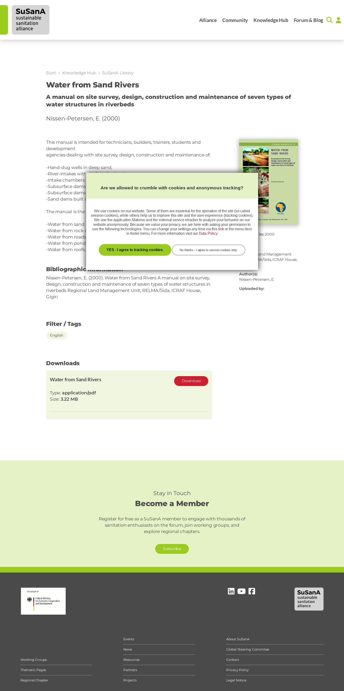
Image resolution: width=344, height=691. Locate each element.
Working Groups (33, 660)
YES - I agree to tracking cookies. (134, 250)
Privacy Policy (237, 670)
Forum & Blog (308, 20)
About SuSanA (237, 639)
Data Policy (208, 233)
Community (235, 20)
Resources (131, 660)
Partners (130, 670)
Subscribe (172, 549)
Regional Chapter (34, 680)
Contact (232, 660)
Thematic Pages (33, 670)
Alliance (208, 20)
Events (128, 639)
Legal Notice (236, 680)
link (221, 229)
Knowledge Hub (270, 20)
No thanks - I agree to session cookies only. (208, 250)
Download (191, 381)
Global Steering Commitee (247, 649)
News (127, 649)
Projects (129, 680)
